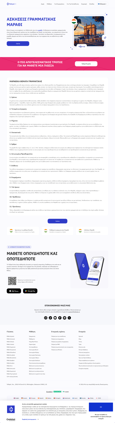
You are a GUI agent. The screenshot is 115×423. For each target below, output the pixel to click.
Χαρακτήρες (32, 344)
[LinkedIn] (64, 318)
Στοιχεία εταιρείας (83, 368)
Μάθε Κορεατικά (11, 371)
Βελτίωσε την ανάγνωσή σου (36, 371)
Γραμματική (32, 336)
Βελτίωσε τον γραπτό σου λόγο (37, 374)
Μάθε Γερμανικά (11, 347)
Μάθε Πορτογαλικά (12, 374)
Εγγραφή (84, 4)
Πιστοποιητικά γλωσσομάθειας (37, 363)
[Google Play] (30, 290)
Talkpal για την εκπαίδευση (58, 336)
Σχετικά (81, 336)
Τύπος (80, 341)
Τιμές (80, 344)
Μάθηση (49, 4)
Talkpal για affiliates (56, 349)
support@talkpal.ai (74, 312)
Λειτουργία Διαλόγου (34, 360)
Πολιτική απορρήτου (84, 352)
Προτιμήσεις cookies (84, 355)
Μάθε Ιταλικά (10, 344)
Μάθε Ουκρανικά (11, 349)
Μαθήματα (32, 339)
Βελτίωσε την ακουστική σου (36, 366)
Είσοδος (91, 4)
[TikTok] (50, 318)
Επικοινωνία (82, 347)
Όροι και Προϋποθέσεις (85, 358)
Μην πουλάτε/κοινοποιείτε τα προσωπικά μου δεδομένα (93, 366)
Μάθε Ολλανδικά (11, 352)
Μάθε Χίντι (9, 366)
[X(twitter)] (69, 318)
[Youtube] (55, 318)
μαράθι (40, 30)
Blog (80, 339)
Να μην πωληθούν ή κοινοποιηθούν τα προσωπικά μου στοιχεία (101, 416)
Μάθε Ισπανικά (11, 339)
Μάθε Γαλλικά (10, 341)
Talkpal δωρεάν (86, 64)
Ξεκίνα (18, 43)
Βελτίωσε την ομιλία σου (35, 368)
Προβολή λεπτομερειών (29, 419)
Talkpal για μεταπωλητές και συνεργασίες (62, 347)
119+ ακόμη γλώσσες (12, 376)
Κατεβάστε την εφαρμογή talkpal (20, 247)
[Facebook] (60, 318)
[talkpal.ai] (11, 4)
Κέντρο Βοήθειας (83, 349)
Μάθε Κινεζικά (10, 363)
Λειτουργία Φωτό (33, 349)
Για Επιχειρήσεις (59, 4)
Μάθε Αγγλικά (10, 336)
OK (101, 407)
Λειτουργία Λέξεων (34, 358)
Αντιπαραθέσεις (33, 347)
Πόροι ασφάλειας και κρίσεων (86, 360)
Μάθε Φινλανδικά (11, 358)
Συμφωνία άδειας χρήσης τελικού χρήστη (89, 363)
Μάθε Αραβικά (10, 360)
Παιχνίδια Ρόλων (33, 341)
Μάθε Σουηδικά (11, 355)
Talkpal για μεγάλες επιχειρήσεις (59, 341)
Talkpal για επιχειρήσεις (57, 339)
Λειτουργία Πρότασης (34, 355)
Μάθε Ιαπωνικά (11, 368)
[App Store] (14, 290)
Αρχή (42, 4)
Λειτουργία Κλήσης (34, 352)
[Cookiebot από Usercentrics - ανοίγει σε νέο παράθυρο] (11, 419)
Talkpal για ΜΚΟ (55, 344)
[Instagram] (45, 318)
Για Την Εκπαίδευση (73, 4)
